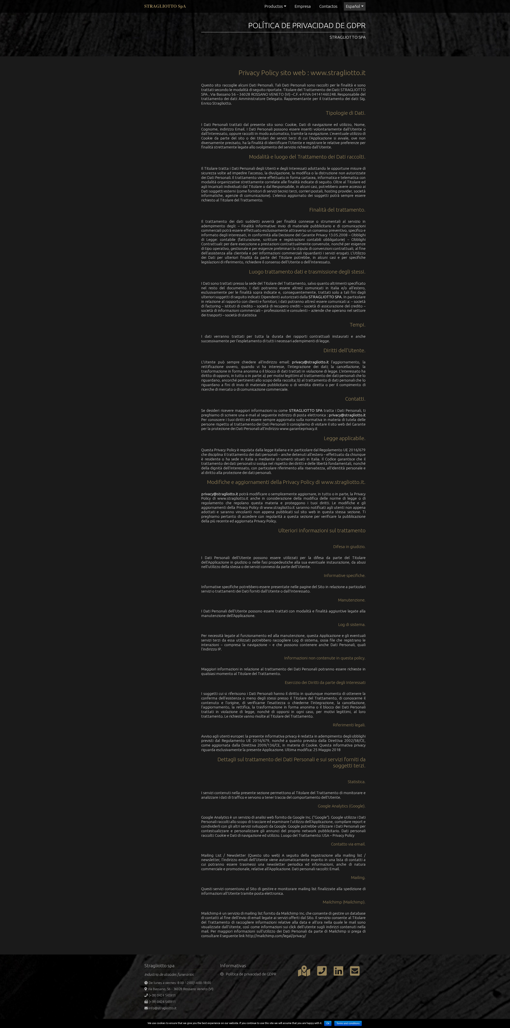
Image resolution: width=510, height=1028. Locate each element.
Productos (274, 6)
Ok (327, 1023)
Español (353, 6)
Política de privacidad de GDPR (251, 974)
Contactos (328, 6)
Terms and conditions (348, 1023)
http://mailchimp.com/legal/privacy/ (276, 936)
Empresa (303, 6)
